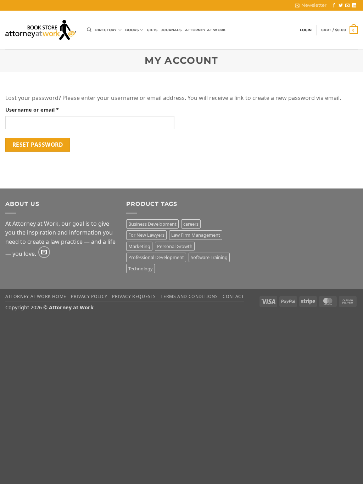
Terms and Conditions (189, 296)
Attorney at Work (205, 30)
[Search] (89, 30)
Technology (140, 268)
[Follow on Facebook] (334, 5)
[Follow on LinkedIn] (354, 5)
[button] (339, 30)
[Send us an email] (347, 5)
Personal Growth (174, 246)
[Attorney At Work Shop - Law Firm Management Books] (40, 30)
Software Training (209, 257)
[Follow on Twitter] (341, 5)
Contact (233, 296)
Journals (171, 30)
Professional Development (156, 257)
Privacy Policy (89, 296)
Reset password (37, 144)
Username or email (43, 109)
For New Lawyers (146, 235)
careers (191, 224)
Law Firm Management (195, 235)
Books (132, 30)
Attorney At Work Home (35, 296)
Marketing (139, 246)
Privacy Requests (134, 296)
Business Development (152, 224)
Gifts (152, 30)
